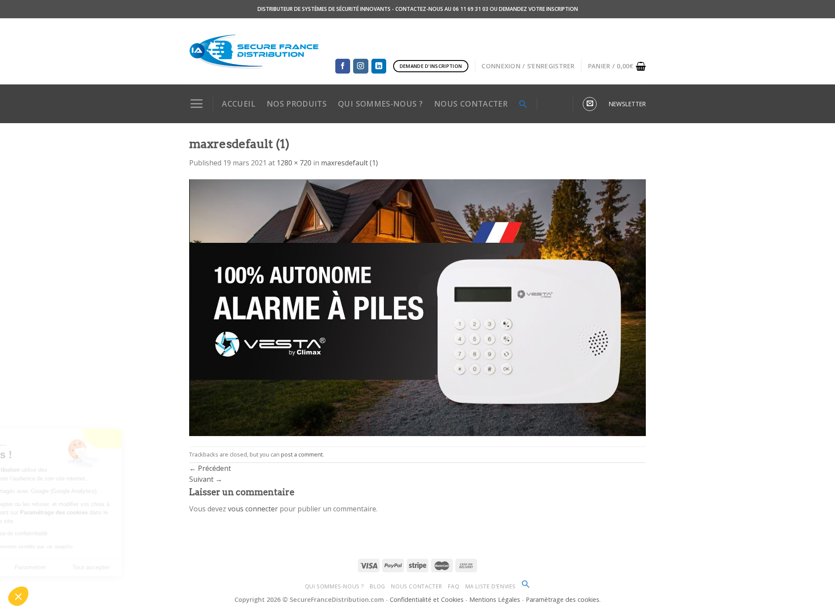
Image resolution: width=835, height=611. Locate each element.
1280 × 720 (294, 163)
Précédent (210, 468)
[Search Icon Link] (523, 104)
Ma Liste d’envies (490, 586)
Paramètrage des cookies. (563, 599)
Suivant (205, 479)
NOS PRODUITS (297, 103)
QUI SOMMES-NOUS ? (380, 103)
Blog (377, 586)
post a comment (302, 454)
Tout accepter (161, 567)
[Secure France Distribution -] (254, 51)
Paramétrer (100, 567)
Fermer (39, 567)
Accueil (238, 103)
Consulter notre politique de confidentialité (67, 533)
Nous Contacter (416, 586)
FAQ (453, 586)
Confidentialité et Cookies (427, 599)
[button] (18, 596)
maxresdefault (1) (349, 163)
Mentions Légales (495, 599)
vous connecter (253, 509)
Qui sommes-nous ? (334, 586)
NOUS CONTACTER (471, 103)
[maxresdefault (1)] (417, 307)
